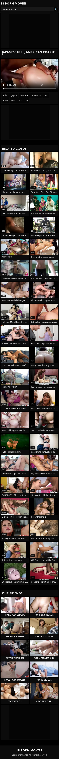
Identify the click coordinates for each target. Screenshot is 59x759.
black (5, 100)
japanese (24, 95)
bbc (46, 95)
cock (13, 100)
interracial (36, 95)
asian (5, 95)
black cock (23, 100)
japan (14, 95)
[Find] (56, 9)
